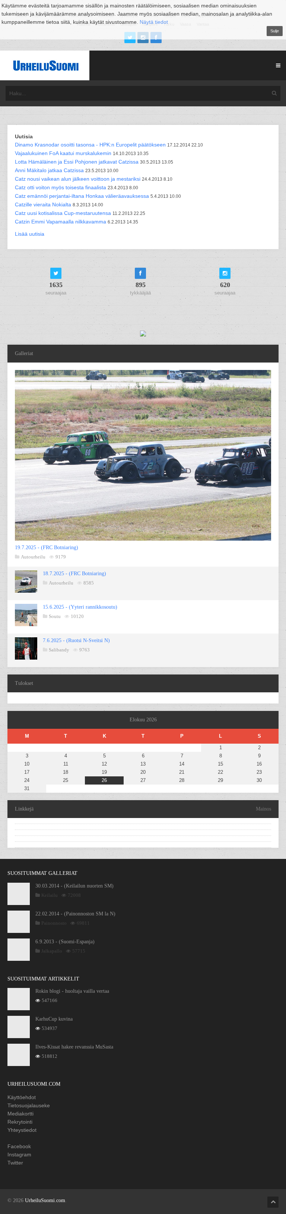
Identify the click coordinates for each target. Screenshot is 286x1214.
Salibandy (59, 650)
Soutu (55, 616)
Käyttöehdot (21, 1097)
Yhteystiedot (21, 1130)
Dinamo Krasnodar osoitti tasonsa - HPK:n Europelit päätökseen (90, 145)
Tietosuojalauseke (28, 1105)
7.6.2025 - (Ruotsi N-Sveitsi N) (76, 640)
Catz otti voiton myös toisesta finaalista (60, 187)
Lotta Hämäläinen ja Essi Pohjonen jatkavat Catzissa (77, 162)
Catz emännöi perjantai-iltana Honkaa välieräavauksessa (82, 196)
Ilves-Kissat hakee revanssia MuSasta (74, 1047)
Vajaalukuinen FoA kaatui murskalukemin (63, 153)
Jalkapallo (51, 951)
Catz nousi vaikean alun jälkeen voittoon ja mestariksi (77, 179)
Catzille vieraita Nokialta (43, 204)
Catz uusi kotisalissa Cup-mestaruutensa (63, 213)
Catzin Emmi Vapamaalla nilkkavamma (60, 222)
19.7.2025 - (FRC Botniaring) (46, 547)
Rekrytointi (19, 1122)
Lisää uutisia (29, 234)
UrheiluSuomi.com (45, 1200)
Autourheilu (33, 557)
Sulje (274, 31)
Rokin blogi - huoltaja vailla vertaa (72, 991)
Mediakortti (20, 1114)
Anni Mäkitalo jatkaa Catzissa (49, 170)
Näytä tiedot (154, 22)
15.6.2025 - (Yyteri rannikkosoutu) (80, 607)
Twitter (15, 1163)
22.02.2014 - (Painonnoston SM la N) (75, 914)
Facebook (19, 1146)
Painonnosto (54, 923)
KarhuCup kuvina (54, 1019)
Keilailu (49, 895)
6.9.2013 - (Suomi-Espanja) (65, 941)
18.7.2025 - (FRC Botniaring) (74, 573)
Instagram (19, 1154)
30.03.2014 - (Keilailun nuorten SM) (74, 886)
